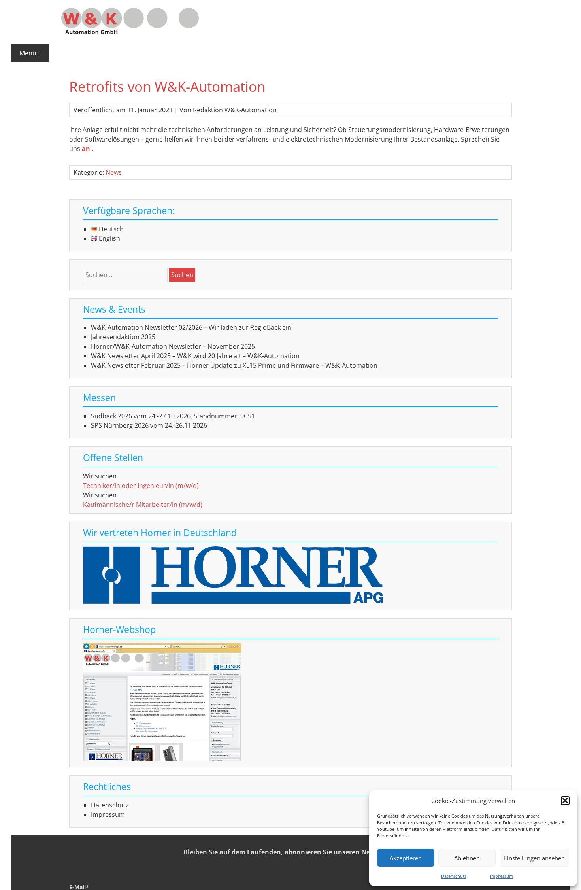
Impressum (501, 876)
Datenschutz (453, 876)
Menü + (30, 53)
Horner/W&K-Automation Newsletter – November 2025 (173, 346)
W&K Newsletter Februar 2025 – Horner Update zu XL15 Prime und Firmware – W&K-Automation (234, 365)
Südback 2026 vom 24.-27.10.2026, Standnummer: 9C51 (173, 416)
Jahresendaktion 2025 (123, 337)
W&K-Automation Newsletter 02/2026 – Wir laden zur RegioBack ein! (192, 327)
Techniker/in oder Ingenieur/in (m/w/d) (141, 485)
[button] (565, 801)
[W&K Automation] (130, 31)
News (114, 172)
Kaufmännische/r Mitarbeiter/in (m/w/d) (142, 504)
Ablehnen (467, 858)
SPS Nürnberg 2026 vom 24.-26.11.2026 (149, 425)
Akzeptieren (406, 858)
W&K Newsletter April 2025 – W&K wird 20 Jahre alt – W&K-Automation (195, 355)
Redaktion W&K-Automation (235, 110)
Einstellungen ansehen (534, 858)
